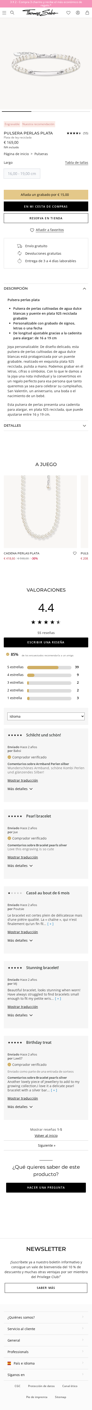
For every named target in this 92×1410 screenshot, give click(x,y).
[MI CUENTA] (78, 12)
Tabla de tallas (76, 162)
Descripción (16, 288)
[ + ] (50, 924)
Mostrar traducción (23, 780)
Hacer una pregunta (46, 1188)
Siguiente (46, 1145)
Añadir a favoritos (50, 230)
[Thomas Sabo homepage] (12, 12)
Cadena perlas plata (21, 553)
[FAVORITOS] (68, 12)
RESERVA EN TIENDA (46, 218)
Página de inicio (16, 154)
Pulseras (41, 154)
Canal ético (69, 1386)
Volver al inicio (46, 1135)
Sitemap (60, 1397)
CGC (18, 1386)
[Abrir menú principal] (4, 12)
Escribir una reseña (45, 642)
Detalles (12, 425)
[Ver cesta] (87, 12)
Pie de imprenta (36, 1397)
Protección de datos (41, 1386)
